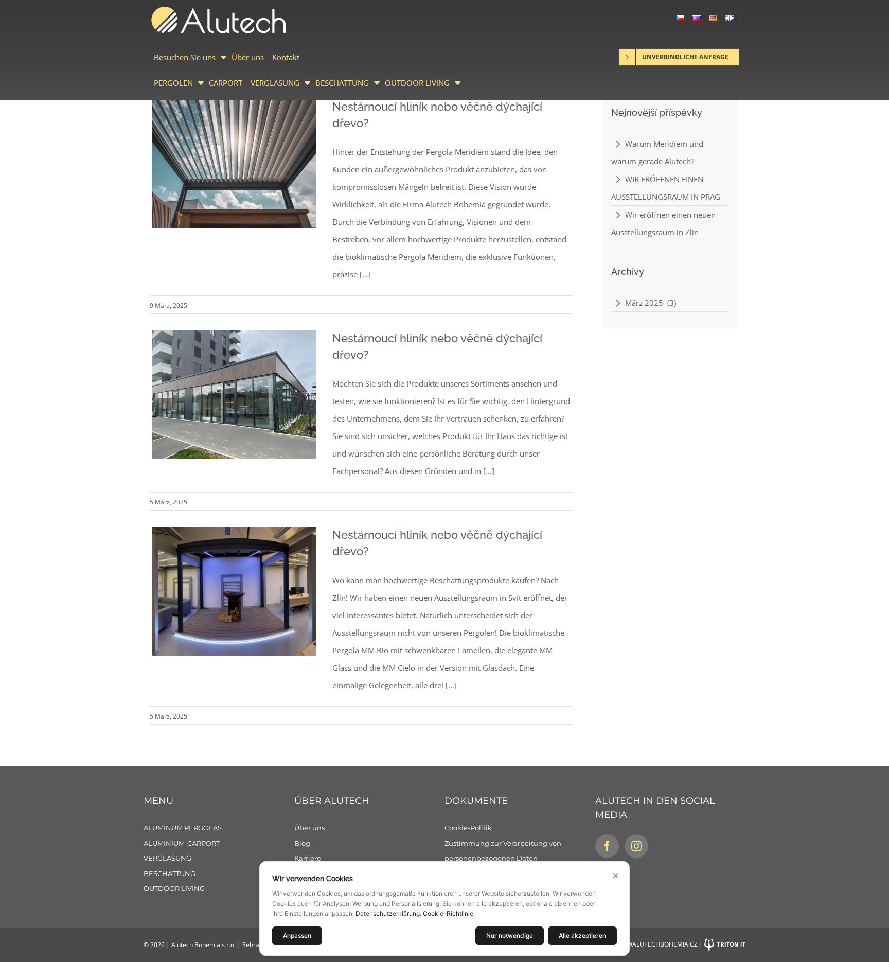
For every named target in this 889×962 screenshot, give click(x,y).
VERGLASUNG (275, 83)
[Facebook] (607, 846)
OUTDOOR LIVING (417, 83)
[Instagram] (636, 846)
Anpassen (297, 935)
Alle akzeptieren (582, 935)
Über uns (248, 57)
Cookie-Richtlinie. (449, 913)
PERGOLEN (173, 83)
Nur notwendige (509, 935)
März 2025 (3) (650, 303)
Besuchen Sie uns (185, 57)
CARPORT (225, 83)
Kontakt (285, 57)
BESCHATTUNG (342, 83)
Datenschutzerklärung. (388, 913)
